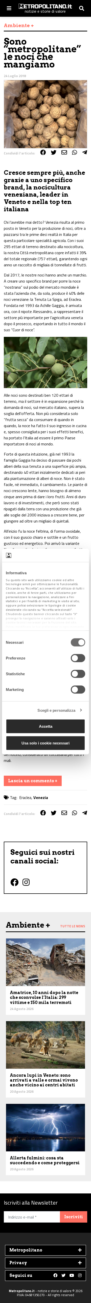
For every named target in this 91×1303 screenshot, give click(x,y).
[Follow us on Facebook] (55, 1276)
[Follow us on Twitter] (63, 1276)
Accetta (45, 726)
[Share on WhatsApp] (74, 152)
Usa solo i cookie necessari (45, 743)
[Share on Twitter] (53, 152)
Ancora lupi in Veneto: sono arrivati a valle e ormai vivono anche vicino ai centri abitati (44, 1080)
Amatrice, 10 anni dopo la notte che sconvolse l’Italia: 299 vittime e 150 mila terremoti (44, 997)
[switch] (78, 658)
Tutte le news (72, 926)
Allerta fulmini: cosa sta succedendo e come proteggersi (45, 1160)
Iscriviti (73, 1216)
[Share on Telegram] (84, 152)
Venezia (40, 797)
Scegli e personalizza (56, 710)
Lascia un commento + (32, 780)
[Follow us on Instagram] (80, 1276)
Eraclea (25, 797)
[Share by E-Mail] (64, 152)
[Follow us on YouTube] (72, 1276)
